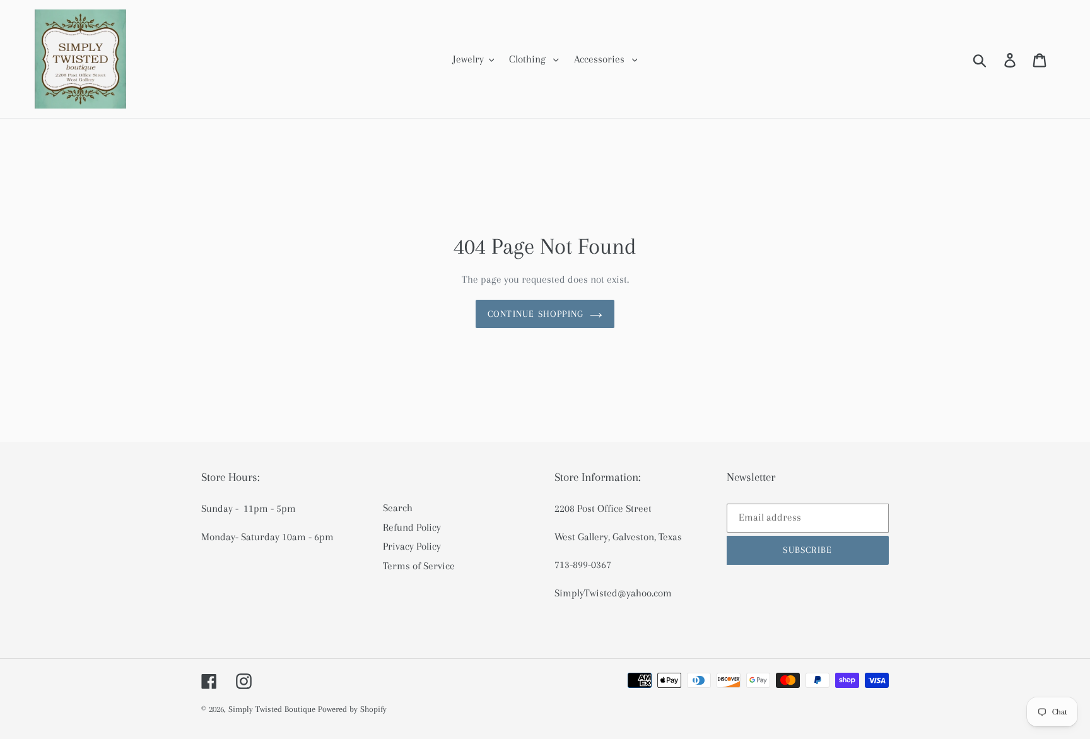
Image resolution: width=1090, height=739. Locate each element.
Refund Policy (412, 527)
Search (398, 508)
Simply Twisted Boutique (271, 709)
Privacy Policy (412, 546)
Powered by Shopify (352, 709)
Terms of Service (419, 566)
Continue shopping (535, 314)
